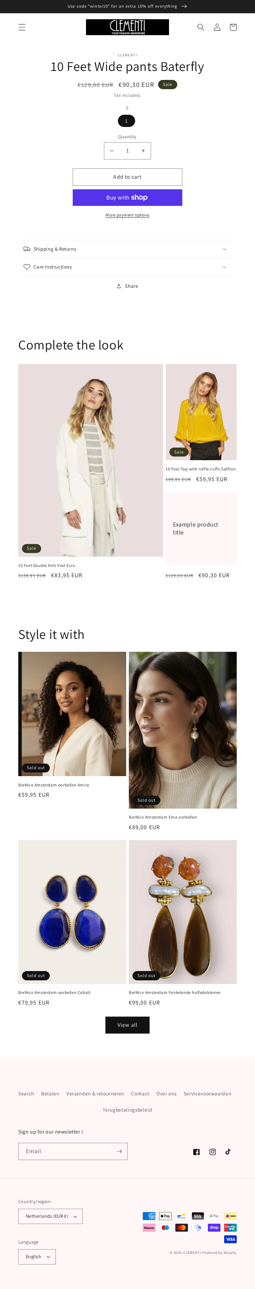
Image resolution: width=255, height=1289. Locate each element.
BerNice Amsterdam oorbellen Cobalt (54, 992)
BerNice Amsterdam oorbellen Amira (53, 785)
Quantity (127, 136)
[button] (22, 27)
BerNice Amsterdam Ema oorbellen (163, 817)
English (33, 1256)
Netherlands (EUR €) (47, 1216)
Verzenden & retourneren (95, 1093)
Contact (140, 1093)
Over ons (166, 1093)
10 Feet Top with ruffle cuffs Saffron (201, 469)
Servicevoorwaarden (207, 1093)
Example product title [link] (195, 528)
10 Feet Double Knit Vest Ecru (46, 565)
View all (127, 1024)
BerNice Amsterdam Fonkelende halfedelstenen (175, 992)
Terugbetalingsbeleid (127, 1109)
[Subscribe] (119, 1151)
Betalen (50, 1093)
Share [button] (131, 285)
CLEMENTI (192, 1252)
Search (26, 1093)
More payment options (127, 215)
